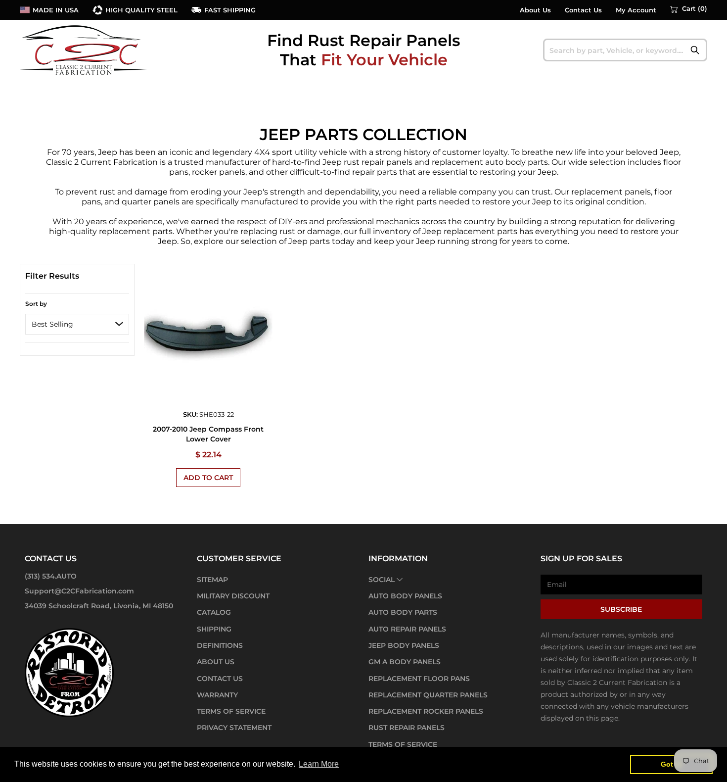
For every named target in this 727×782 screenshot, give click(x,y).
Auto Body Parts (402, 612)
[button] (688, 9)
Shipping (214, 629)
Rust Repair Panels (406, 727)
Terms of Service (231, 711)
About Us (535, 10)
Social (381, 579)
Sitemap (212, 579)
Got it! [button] (671, 764)
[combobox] (625, 50)
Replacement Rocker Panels (425, 711)
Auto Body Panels (405, 595)
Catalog (214, 612)
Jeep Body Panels (403, 645)
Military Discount (233, 595)
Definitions (220, 645)
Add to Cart (208, 477)
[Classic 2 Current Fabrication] (84, 50)
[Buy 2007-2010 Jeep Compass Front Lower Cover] (208, 335)
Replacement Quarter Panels (428, 694)
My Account (636, 10)
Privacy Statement (234, 727)
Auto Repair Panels (407, 629)
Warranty (217, 694)
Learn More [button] (319, 764)
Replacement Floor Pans (419, 678)
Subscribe (621, 609)
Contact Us (583, 10)
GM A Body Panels (404, 661)
